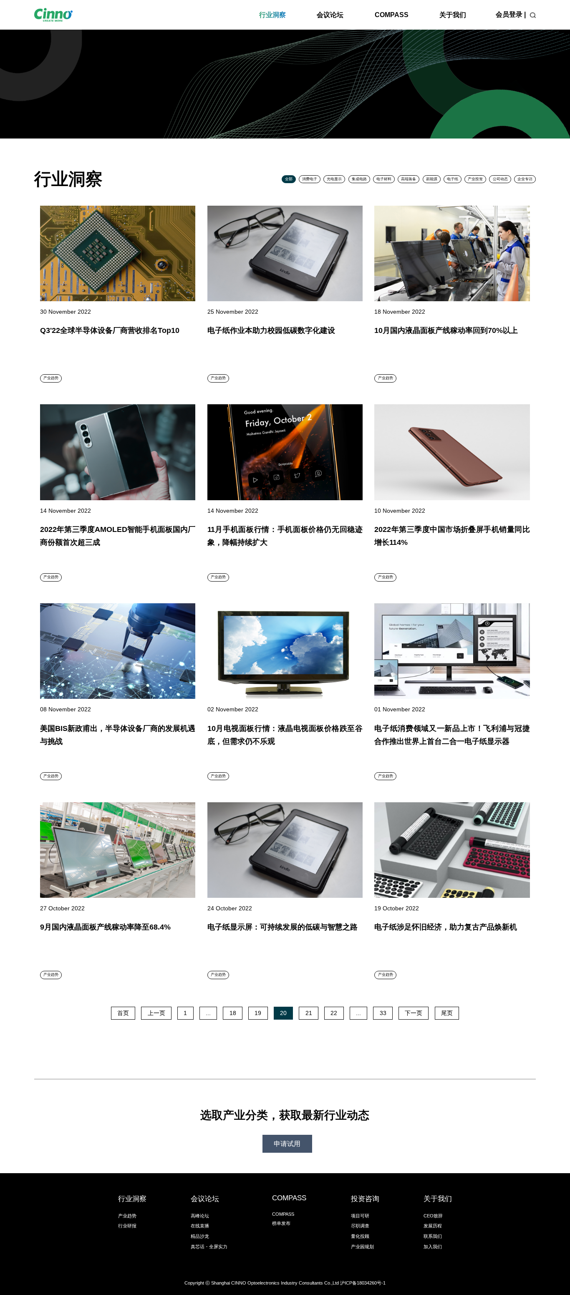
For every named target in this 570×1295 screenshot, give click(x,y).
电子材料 (383, 179)
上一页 (156, 1013)
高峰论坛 (200, 1215)
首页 (123, 1013)
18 (233, 1013)
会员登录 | (511, 14)
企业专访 (524, 179)
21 (308, 1013)
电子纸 (452, 179)
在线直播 (200, 1225)
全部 (289, 179)
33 (383, 1013)
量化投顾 (360, 1236)
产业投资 (475, 179)
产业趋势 (127, 1215)
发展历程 (433, 1225)
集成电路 (359, 179)
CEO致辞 (433, 1215)
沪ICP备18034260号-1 (363, 1282)
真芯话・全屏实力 (209, 1246)
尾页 (447, 1013)
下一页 (413, 1013)
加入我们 (433, 1246)
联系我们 (433, 1236)
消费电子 (309, 179)
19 (258, 1013)
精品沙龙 (200, 1236)
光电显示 (334, 179)
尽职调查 (360, 1225)
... (208, 1013)
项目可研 (360, 1215)
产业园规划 (362, 1246)
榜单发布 (281, 1223)
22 (333, 1013)
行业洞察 (272, 14)
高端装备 (408, 179)
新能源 (431, 179)
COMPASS (392, 14)
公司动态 (500, 179)
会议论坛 (330, 14)
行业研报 (127, 1225)
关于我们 (452, 14)
